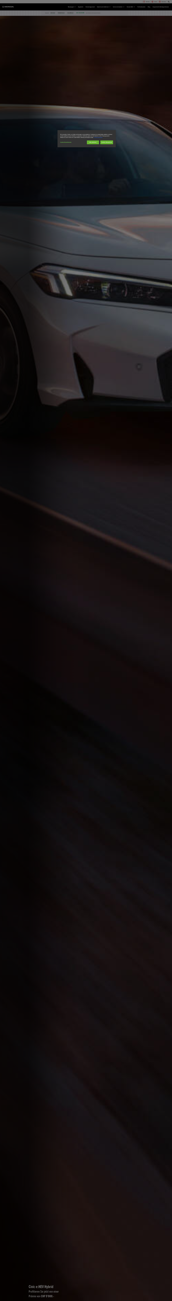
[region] (87, 138)
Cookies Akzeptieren (106, 142)
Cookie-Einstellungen (65, 142)
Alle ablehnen (92, 142)
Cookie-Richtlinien (98, 137)
